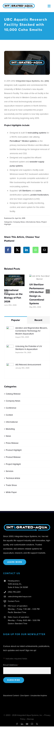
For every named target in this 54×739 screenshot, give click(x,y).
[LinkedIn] (26, 250)
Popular (15, 320)
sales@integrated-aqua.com (19, 596)
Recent (38, 320)
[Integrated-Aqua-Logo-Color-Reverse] (27, 524)
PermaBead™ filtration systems (23, 141)
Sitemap (30, 719)
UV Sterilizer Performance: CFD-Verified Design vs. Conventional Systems (36, 294)
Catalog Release (13, 393)
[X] (17, 250)
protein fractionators (39, 194)
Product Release (13, 457)
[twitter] (37, 724)
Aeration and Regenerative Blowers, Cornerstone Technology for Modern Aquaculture (31, 330)
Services (9, 471)
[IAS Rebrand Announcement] (10, 365)
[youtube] (27, 724)
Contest (9, 414)
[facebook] (17, 724)
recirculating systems (37, 132)
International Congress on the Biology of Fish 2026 (13, 295)
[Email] (44, 250)
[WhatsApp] (35, 250)
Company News (19, 222)
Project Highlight (13, 464)
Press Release (12, 443)
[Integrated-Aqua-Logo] (18, 4)
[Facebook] (8, 250)
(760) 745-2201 (14, 592)
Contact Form (13, 601)
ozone (38, 190)
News (38, 222)
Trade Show (11, 485)
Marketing (10, 428)
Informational (30, 222)
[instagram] (32, 724)
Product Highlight (13, 450)
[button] (6, 291)
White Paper (11, 492)
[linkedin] (22, 724)
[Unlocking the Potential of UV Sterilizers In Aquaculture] (10, 346)
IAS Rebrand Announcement (28, 364)
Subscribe (13, 680)
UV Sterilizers (25, 190)
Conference (11, 407)
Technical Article (13, 478)
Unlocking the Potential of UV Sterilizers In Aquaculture (28, 348)
